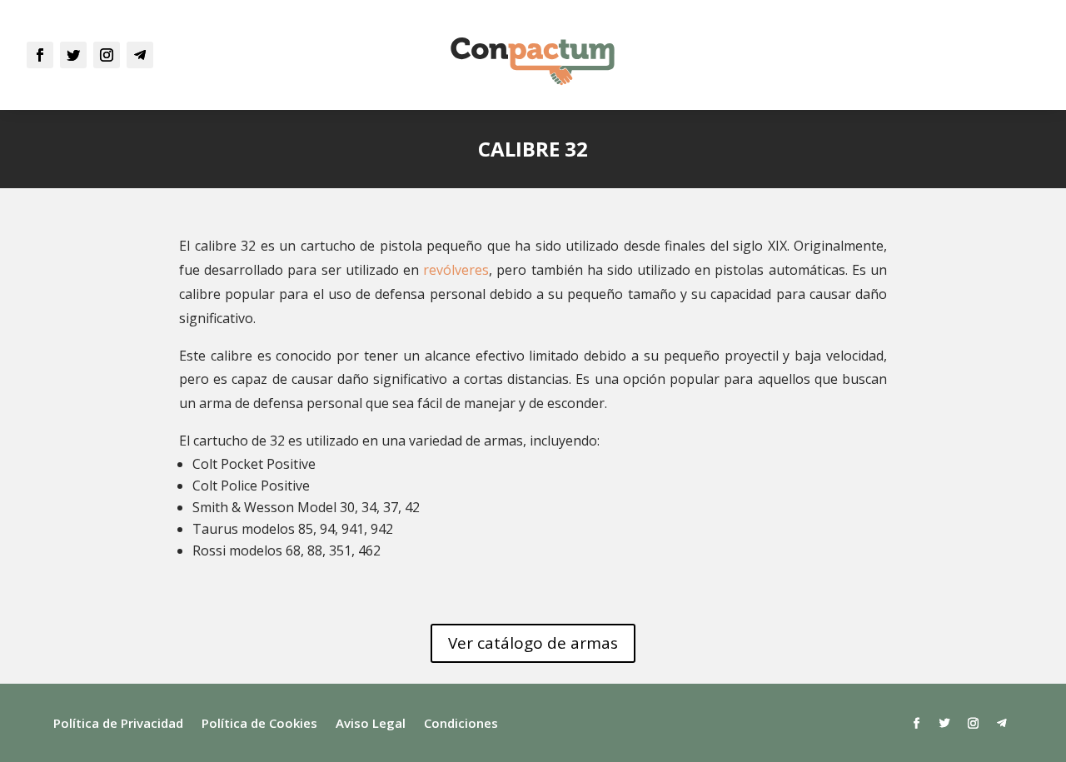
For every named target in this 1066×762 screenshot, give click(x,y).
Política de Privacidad (118, 724)
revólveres (456, 270)
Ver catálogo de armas (533, 643)
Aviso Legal (371, 724)
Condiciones (461, 724)
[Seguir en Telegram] (140, 55)
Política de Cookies (259, 724)
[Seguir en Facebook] (40, 55)
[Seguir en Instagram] (106, 55)
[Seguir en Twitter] (73, 55)
